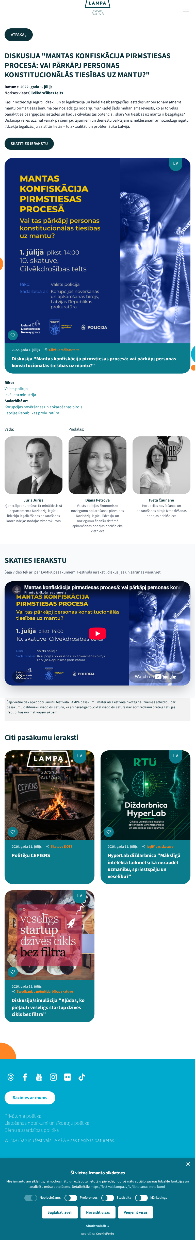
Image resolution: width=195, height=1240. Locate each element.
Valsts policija (16, 389)
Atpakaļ (18, 35)
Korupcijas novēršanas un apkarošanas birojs (43, 407)
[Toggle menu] (186, 9)
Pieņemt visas (136, 1212)
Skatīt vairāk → (97, 1226)
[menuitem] (97, 1116)
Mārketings (158, 1197)
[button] (188, 1164)
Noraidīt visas (98, 1212)
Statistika (124, 1197)
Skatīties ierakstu (29, 143)
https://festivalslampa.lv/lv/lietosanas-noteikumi (127, 1186)
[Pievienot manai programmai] (13, 335)
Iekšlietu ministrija (20, 395)
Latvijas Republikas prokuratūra (32, 413)
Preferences (89, 1197)
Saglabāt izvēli (59, 1212)
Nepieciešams (50, 1197)
